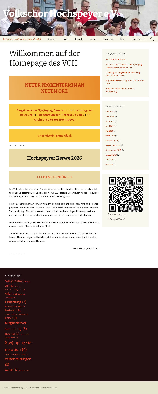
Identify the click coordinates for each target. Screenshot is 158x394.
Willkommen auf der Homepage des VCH (22, 39)
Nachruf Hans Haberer (116, 59)
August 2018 (111, 154)
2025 (17, 286)
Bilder (66, 39)
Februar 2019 (112, 140)
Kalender (79, 39)
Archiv (93, 39)
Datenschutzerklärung (13, 387)
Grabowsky (23, 314)
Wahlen (11, 369)
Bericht (21, 294)
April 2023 (110, 126)
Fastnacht (13, 310)
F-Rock (21, 306)
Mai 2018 (109, 164)
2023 (27, 282)
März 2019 (110, 135)
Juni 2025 (110, 111)
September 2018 (113, 150)
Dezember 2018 (113, 145)
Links (122, 39)
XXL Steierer (24, 370)
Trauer (24, 355)
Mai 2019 (109, 130)
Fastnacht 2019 (11, 314)
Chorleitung (10, 298)
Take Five (16, 355)
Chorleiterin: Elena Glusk (55, 135)
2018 (10, 281)
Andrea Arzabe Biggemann (15, 290)
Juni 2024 (110, 116)
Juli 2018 (109, 159)
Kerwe (11, 318)
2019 (20, 281)
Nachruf (12, 333)
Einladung (15, 301)
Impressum (108, 39)
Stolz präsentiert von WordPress (41, 387)
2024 (10, 286)
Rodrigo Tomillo (11, 338)
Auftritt (11, 293)
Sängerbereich (139, 39)
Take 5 (8, 355)
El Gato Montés (11, 306)
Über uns (51, 39)
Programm (24, 334)
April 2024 (110, 121)
